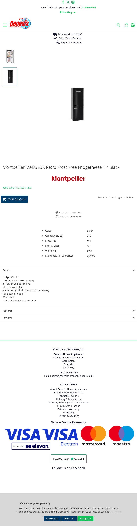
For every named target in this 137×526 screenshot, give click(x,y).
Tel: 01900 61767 (68, 372)
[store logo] (20, 23)
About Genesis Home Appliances (68, 389)
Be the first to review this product (17, 188)
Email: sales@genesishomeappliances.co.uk (68, 375)
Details (6, 270)
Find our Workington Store (68, 392)
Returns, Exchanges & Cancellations (69, 402)
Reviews (7, 317)
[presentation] (68, 270)
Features (7, 310)
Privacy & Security (69, 415)
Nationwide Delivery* (70, 34)
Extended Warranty (68, 409)
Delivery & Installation (68, 399)
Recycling (68, 412)
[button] (11, 56)
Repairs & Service (71, 42)
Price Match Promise (70, 38)
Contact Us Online (68, 395)
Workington (69, 12)
